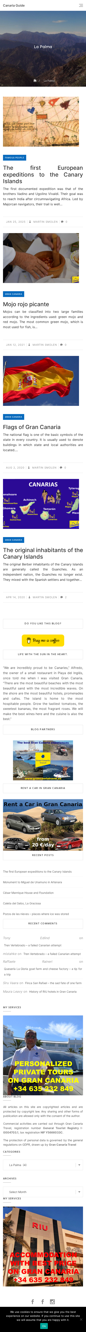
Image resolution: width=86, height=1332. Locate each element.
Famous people (14, 157)
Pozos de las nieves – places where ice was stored (36, 914)
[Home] (35, 80)
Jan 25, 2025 (16, 221)
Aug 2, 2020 (15, 467)
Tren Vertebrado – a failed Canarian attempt (32, 945)
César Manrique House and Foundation (28, 892)
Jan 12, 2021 (15, 344)
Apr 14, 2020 (15, 597)
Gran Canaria (13, 294)
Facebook (33, 1302)
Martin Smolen (45, 221)
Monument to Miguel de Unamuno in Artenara (32, 882)
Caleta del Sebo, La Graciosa (22, 903)
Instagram (53, 1302)
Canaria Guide (14, 5)
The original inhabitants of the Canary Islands (43, 553)
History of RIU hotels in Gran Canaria (53, 991)
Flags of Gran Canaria (32, 427)
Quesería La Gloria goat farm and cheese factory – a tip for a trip (43, 971)
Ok (44, 1326)
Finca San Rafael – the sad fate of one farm (53, 983)
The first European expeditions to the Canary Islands (43, 174)
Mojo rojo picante (26, 304)
